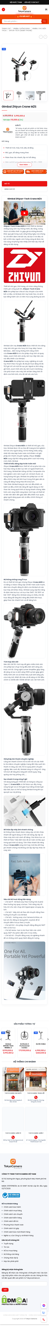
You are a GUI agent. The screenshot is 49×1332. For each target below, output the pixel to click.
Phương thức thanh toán (13, 1225)
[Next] (42, 64)
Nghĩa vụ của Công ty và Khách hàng (18, 1235)
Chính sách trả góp (11, 1228)
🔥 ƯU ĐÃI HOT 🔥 (24, 16)
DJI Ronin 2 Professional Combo (24, 1046)
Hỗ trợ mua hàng (10, 1250)
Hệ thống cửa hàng (11, 1254)
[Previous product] (45, 37)
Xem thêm (23, 165)
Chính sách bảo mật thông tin (15, 1315)
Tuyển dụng (8, 1243)
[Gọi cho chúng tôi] (13, 1097)
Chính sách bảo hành (12, 1207)
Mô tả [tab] (6, 184)
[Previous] (6, 64)
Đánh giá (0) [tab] (9, 189)
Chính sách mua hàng (13, 1210)
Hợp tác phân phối (11, 1261)
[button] (3, 9)
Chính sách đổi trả (11, 1221)
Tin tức (6, 1247)
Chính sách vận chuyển (13, 1214)
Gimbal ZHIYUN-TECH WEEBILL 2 (8, 1046)
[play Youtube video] (24, 213)
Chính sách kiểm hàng (13, 1218)
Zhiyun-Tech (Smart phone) (20, 30)
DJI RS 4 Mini (41, 1044)
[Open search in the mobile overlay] (24, 21)
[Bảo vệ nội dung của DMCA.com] (14, 1300)
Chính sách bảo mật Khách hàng (17, 1232)
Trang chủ (6, 28)
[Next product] (41, 37)
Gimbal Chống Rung (21, 28)
